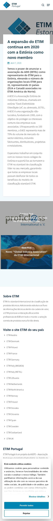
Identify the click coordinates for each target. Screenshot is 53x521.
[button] (48, 5)
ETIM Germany (13, 359)
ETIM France (12, 353)
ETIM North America (15, 389)
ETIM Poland (12, 402)
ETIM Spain (11, 420)
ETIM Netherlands (14, 384)
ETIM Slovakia (13, 408)
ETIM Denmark (13, 341)
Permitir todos (26, 505)
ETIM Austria (12, 335)
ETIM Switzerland (14, 432)
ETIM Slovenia (13, 414)
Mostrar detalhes (37, 496)
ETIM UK (10, 438)
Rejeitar (26, 513)
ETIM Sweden (13, 426)
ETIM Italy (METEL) (14, 371)
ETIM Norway (12, 395)
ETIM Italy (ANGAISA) (15, 365)
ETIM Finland (12, 347)
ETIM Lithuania (13, 378)
